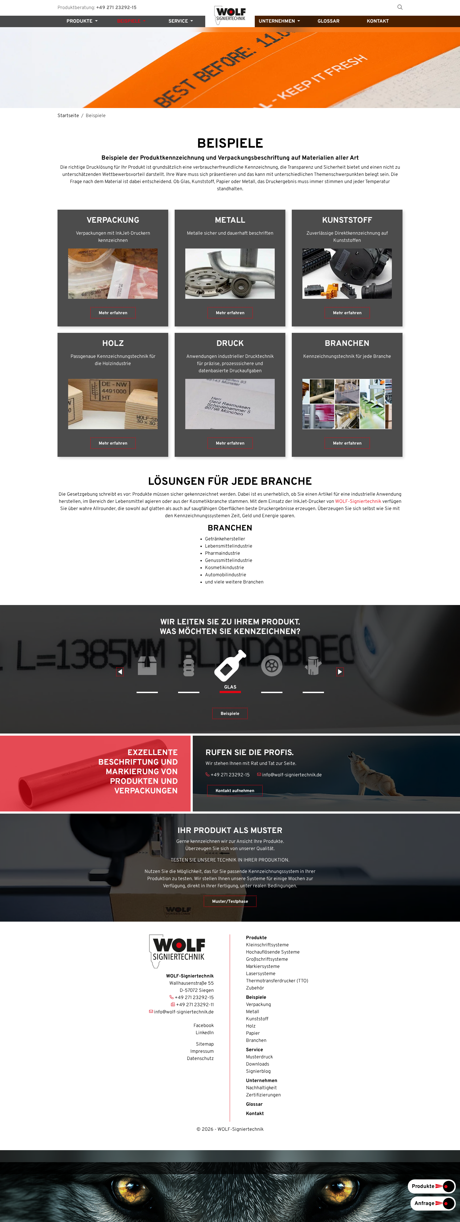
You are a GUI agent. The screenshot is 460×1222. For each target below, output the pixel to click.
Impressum (202, 1052)
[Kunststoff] (347, 273)
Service (254, 1050)
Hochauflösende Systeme (273, 952)
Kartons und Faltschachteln (147, 671)
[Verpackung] (113, 273)
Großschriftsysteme (267, 959)
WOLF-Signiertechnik (358, 502)
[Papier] (230, 404)
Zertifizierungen (263, 1095)
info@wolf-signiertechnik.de (292, 775)
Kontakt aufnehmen (235, 791)
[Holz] (113, 404)
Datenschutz (200, 1059)
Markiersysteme (263, 967)
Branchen (256, 1041)
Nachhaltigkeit (261, 1088)
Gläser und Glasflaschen (230, 671)
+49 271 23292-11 (195, 1005)
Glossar (254, 1104)
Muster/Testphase (230, 901)
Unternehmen (261, 1081)
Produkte (256, 938)
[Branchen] (347, 404)
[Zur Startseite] (229, 15)
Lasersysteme (261, 974)
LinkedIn (205, 1033)
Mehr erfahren (113, 313)
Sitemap (205, 1044)
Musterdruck (259, 1057)
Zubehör (255, 988)
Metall (252, 1012)
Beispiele (230, 713)
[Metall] (230, 273)
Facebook (204, 1026)
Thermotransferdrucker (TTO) (277, 981)
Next (340, 671)
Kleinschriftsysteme (267, 945)
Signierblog (258, 1071)
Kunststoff (188, 671)
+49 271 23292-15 (116, 8)
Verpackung (258, 1005)
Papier (253, 1033)
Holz (313, 671)
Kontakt (255, 1114)
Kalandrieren (271, 671)
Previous (120, 671)
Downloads (257, 1064)
